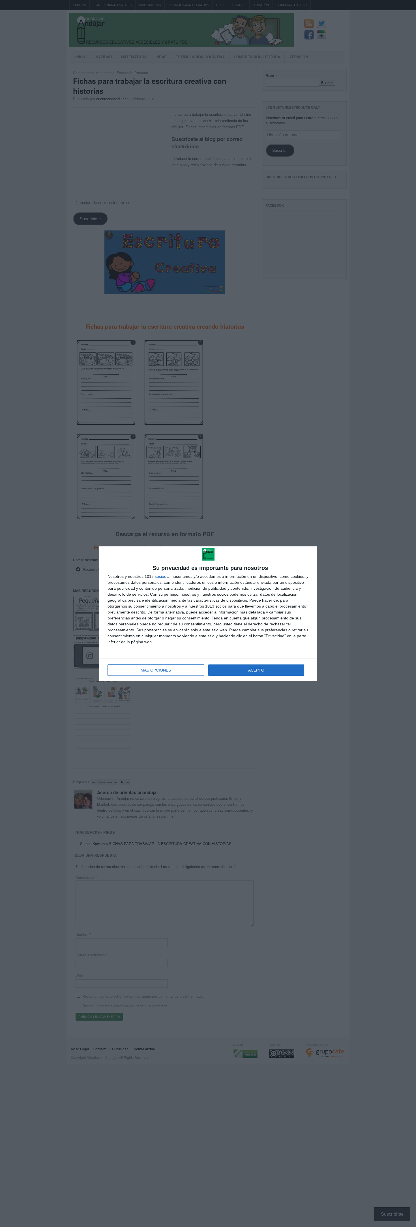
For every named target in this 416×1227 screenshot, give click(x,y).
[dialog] (208, 613)
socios (160, 576)
